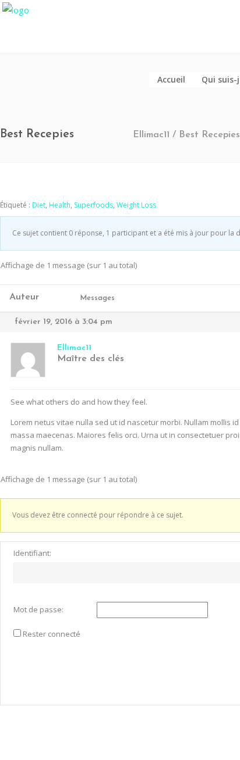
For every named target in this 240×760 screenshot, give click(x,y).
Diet (38, 205)
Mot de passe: (38, 609)
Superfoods (93, 205)
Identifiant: (32, 553)
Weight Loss (136, 205)
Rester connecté (51, 634)
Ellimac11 (151, 135)
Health (59, 205)
